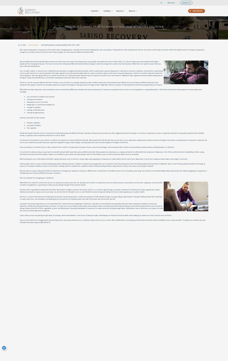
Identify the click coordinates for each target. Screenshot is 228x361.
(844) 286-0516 (197, 11)
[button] (156, 3)
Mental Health (33, 45)
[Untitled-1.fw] (29, 10)
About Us (132, 11)
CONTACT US (186, 3)
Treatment (94, 11)
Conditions (107, 11)
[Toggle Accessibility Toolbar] (4, 348)
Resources (171, 3)
